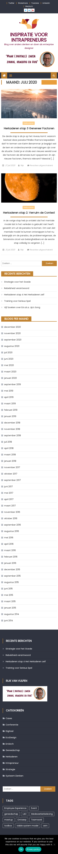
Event (34, 808)
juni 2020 (8, 358)
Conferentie (12, 724)
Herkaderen (28, 123)
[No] (54, 844)
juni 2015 (8, 588)
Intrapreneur (12, 763)
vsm (45, 825)
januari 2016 (10, 563)
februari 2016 (10, 556)
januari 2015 (10, 607)
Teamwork (36, 819)
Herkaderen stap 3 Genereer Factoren (29, 128)
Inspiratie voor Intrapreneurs (29, 37)
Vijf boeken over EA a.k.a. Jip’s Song (22, 307)
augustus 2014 (11, 614)
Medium (29, 6)
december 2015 (12, 569)
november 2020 (12, 333)
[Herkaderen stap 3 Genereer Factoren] (29, 103)
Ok (21, 849)
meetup (8, 819)
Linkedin (46, 3)
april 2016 (9, 543)
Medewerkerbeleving (42, 813)
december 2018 (12, 422)
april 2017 (9, 499)
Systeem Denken (14, 775)
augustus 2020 (11, 346)
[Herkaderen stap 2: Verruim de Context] (29, 188)
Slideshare (23, 3)
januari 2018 (10, 461)
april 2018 (9, 448)
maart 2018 (10, 454)
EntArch (10, 743)
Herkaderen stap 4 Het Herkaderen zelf (24, 294)
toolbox (8, 825)
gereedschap (11, 813)
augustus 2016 (11, 531)
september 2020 (12, 339)
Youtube (35, 3)
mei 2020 (9, 365)
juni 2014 (8, 620)
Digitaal (9, 731)
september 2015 (12, 575)
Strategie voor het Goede (17, 281)
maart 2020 (10, 371)
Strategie (10, 769)
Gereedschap (13, 750)
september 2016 (12, 524)
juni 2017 (8, 486)
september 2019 (12, 384)
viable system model (27, 825)
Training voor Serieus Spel (17, 301)
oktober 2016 (10, 518)
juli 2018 (8, 441)
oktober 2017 (10, 473)
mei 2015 (8, 595)
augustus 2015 (11, 582)
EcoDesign (11, 737)
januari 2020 (10, 378)
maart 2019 (10, 403)
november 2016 (12, 512)
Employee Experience (15, 808)
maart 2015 (10, 601)
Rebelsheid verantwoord (16, 288)
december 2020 (12, 326)
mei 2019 (8, 390)
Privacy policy (33, 849)
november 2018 (12, 429)
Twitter (11, 3)
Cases (9, 718)
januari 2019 (10, 416)
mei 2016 (8, 537)
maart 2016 (10, 550)
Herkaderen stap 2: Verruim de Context (29, 212)
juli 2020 (8, 352)
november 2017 (12, 467)
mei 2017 (8, 492)
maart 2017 (10, 505)
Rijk (22, 165)
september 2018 (12, 435)
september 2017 (12, 480)
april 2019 (9, 397)
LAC (25, 813)
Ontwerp (21, 819)
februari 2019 (10, 409)
